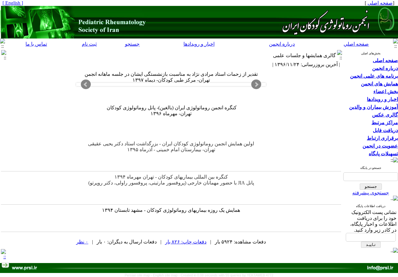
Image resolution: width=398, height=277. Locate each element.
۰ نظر (82, 241)
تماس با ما (36, 44)
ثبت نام (89, 44)
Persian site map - (139, 275)
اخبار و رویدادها (199, 44)
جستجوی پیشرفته (370, 192)
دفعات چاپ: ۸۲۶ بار (185, 241)
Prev (86, 84)
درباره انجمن (282, 44)
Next (256, 84)
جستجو (132, 44)
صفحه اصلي (356, 44)
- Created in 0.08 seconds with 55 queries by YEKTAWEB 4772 (225, 275)
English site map (165, 275)
